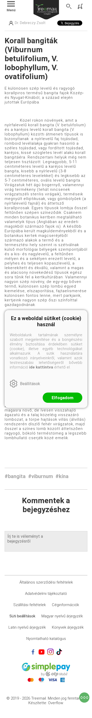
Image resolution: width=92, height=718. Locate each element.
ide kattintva (41, 367)
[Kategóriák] (84, 697)
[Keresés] (69, 6)
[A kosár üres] (81, 6)
